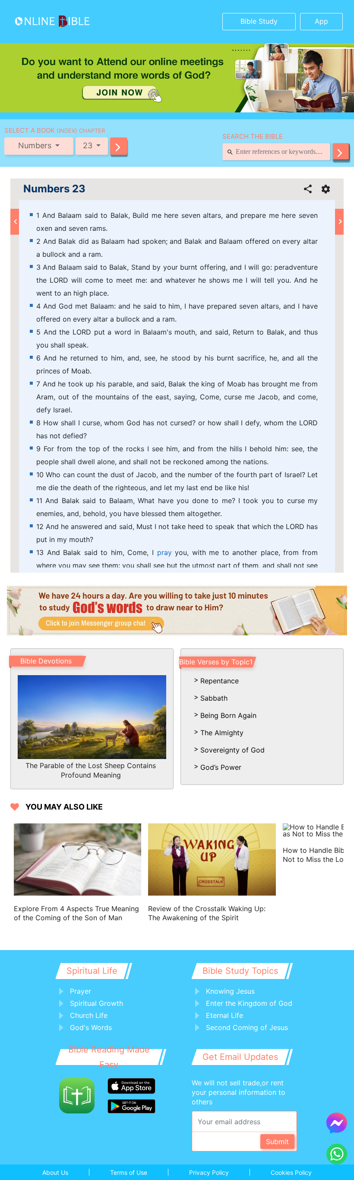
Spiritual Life (91, 971)
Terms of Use (128, 1172)
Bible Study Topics (240, 971)
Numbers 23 (54, 189)
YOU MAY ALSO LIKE (64, 806)
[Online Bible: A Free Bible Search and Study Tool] (50, 21)
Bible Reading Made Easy (109, 1057)
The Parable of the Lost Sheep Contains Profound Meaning (90, 770)
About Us (55, 1172)
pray (164, 552)
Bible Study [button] (259, 21)
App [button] (321, 21)
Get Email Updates (240, 1057)
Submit (277, 1141)
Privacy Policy (209, 1172)
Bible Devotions (46, 661)
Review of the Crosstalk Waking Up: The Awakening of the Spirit (207, 913)
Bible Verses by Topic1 (216, 661)
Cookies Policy (291, 1172)
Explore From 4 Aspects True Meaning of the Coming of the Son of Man (76, 913)
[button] (118, 146)
